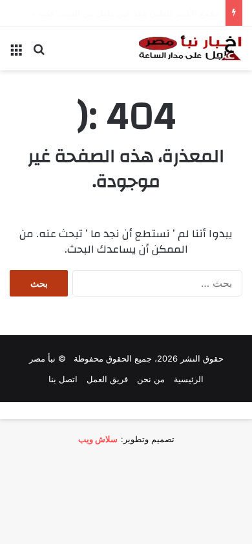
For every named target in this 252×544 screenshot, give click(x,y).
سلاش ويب (98, 439)
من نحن (151, 379)
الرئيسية (189, 379)
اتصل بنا (63, 379)
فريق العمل (107, 379)
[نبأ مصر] (190, 48)
